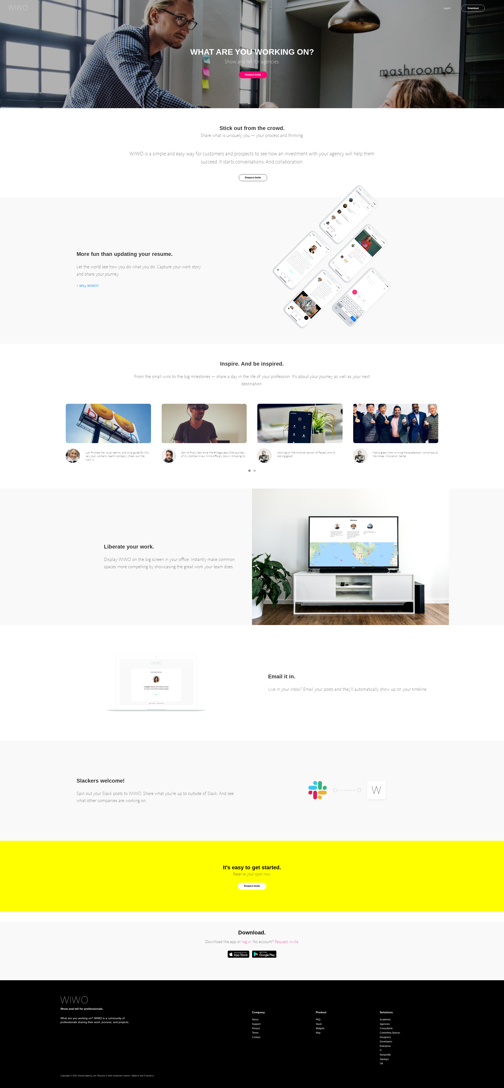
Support (256, 1024)
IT (381, 1050)
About (255, 1019)
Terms (255, 1033)
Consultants (386, 1028)
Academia (385, 1019)
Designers (385, 1037)
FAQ (318, 1019)
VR (381, 1063)
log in (246, 942)
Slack (319, 1024)
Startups (384, 1059)
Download (473, 8)
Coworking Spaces (390, 1033)
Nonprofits (385, 1055)
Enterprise (385, 1046)
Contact (256, 1037)
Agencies (385, 1024)
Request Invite (253, 75)
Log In (447, 8)
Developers (386, 1041)
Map (318, 1033)
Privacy (256, 1028)
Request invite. (287, 942)
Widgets (320, 1028)
